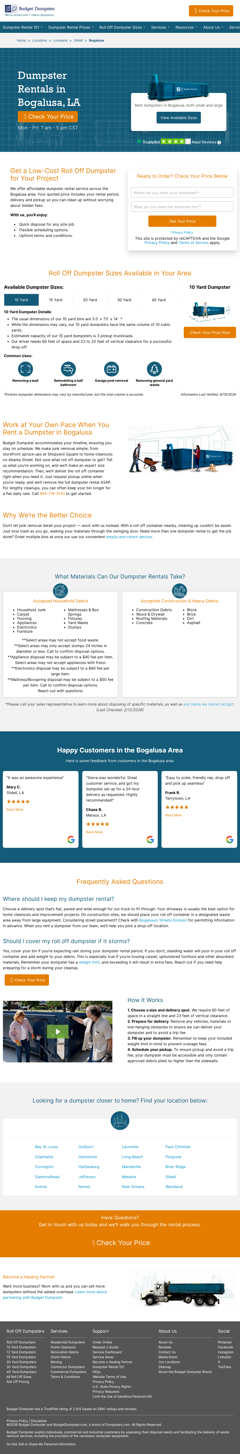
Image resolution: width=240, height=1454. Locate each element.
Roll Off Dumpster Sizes (120, 27)
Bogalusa (96, 40)
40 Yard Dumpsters (21, 1372)
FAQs (97, 1372)
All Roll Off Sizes (19, 1377)
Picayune (173, 1156)
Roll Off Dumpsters (21, 1342)
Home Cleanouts (63, 1347)
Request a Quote (105, 1347)
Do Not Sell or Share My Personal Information (41, 1444)
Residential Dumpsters (68, 1342)
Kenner (84, 1186)
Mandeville (131, 1166)
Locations (39, 40)
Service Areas (103, 1357)
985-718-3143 (52, 493)
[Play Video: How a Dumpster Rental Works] (57, 1032)
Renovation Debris (65, 1352)
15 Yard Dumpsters (21, 1357)
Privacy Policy (182, 232)
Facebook (225, 1347)
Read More (15, 809)
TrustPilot (51, 1409)
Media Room (167, 1357)
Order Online (102, 1342)
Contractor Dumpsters (68, 1367)
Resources (185, 27)
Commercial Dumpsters (68, 1372)
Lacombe (130, 1146)
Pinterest (225, 1342)
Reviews (164, 1347)
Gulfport (86, 1146)
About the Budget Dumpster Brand (185, 1372)
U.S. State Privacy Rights (112, 1386)
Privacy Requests (106, 1391)
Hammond (88, 1156)
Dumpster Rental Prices (69, 27)
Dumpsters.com (118, 1425)
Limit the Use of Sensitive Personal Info (122, 1396)
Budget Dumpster (32, 1425)
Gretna (41, 1186)
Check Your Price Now (210, 332)
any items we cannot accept (208, 704)
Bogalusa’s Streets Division (163, 920)
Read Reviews (204, 142)
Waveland (174, 1186)
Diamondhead (47, 1176)
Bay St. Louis (46, 1146)
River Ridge (175, 1166)
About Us (211, 27)
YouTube (224, 1367)
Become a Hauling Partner (112, 1362)
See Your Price (182, 221)
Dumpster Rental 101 (21, 27)
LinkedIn (224, 1357)
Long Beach (132, 1156)
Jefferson (87, 1176)
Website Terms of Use (109, 1377)
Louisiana (60, 40)
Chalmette (44, 1156)
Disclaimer (39, 1421)
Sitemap (164, 1367)
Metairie (129, 1176)
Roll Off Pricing (18, 1382)
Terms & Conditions (65, 1377)
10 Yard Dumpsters (21, 1347)
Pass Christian (178, 1146)
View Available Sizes (179, 117)
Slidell (78, 40)
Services (158, 27)
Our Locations (169, 1362)
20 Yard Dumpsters (21, 1362)
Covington (44, 1166)
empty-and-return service (129, 536)
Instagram (225, 1352)
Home (21, 40)
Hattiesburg (89, 1166)
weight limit (89, 962)
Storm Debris (61, 1357)
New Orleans (133, 1186)
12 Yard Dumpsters (21, 1352)
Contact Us (167, 1352)
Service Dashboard (107, 1352)
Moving (56, 1362)
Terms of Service (194, 242)
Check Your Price (214, 10)
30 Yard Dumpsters (21, 1367)
